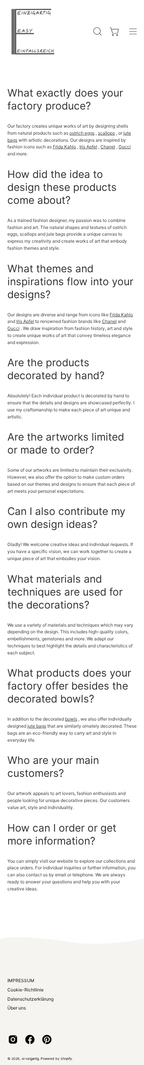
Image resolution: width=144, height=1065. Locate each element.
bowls (71, 719)
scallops (106, 133)
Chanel (107, 146)
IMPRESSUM (20, 980)
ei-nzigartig (30, 1058)
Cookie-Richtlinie (25, 989)
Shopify (66, 1058)
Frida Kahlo (64, 146)
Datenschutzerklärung (30, 999)
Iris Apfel (88, 146)
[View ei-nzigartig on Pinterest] (46, 1039)
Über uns (16, 1008)
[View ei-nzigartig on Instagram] (12, 1039)
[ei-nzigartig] (33, 31)
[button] (97, 31)
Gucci (125, 146)
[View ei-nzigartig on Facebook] (29, 1039)
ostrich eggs (82, 133)
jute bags (36, 726)
